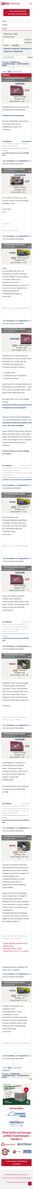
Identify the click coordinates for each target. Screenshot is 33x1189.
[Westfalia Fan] (17, 1122)
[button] (31, 3)
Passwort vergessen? (12, 49)
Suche (4, 28)
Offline (27, 90)
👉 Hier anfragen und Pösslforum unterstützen (16, 1162)
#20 (29, 984)
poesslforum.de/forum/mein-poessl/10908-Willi (17, 479)
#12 (29, 171)
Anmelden (10, 161)
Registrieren (18, 51)
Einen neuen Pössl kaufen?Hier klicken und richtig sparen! (18, 12)
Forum (6, 62)
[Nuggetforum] (16, 1114)
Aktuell (4, 25)
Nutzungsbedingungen (23, 1178)
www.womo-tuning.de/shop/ (13, 115)
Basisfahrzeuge (9, 64)
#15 (29, 496)
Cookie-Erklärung (8, 1178)
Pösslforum (15, 62)
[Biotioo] (16, 1094)
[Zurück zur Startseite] (10, 3)
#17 (29, 656)
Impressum (24, 1174)
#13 (29, 246)
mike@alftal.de (26, 141)
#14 (29, 331)
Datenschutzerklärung (12, 1174)
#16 (29, 569)
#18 (29, 736)
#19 (29, 838)
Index (4, 21)
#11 (29, 80)
